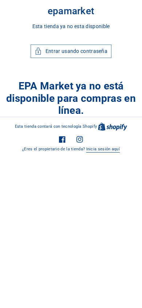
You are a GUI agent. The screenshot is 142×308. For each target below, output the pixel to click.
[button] (71, 51)
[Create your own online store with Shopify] (112, 126)
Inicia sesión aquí (103, 149)
